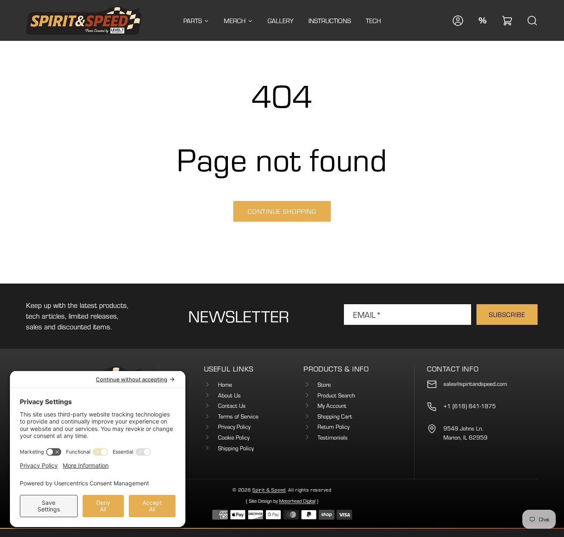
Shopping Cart (335, 416)
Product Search (336, 395)
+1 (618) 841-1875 (469, 406)
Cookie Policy (233, 437)
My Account (332, 405)
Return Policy (333, 427)
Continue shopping (282, 211)
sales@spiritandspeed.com (475, 384)
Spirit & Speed (269, 490)
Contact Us (232, 405)
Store (324, 384)
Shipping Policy (236, 448)
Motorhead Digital (297, 501)
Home (225, 384)
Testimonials (333, 437)
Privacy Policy (234, 427)
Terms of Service (238, 416)
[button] (507, 20)
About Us (229, 395)
